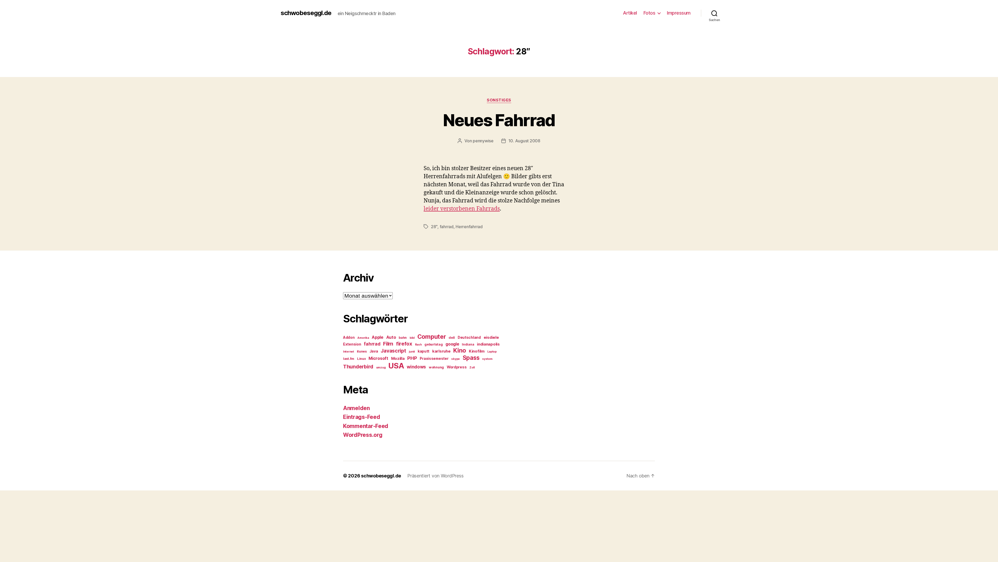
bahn (403, 338)
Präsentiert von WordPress (435, 475)
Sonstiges (499, 100)
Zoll (472, 367)
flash (418, 344)
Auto (391, 337)
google (452, 344)
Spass (471, 357)
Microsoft (378, 358)
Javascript (393, 351)
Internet (348, 351)
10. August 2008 (524, 140)
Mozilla (398, 358)
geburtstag (433, 344)
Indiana (468, 344)
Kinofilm (477, 351)
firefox (404, 344)
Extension (352, 344)
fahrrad (447, 226)
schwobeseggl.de (306, 13)
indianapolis (488, 344)
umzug (381, 367)
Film (388, 343)
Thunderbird (358, 366)
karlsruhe (441, 351)
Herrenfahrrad (469, 226)
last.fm (348, 359)
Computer (431, 336)
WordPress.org (363, 435)
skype (455, 359)
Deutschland (469, 337)
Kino (459, 350)
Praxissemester (434, 358)
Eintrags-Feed (361, 417)
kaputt (423, 351)
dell (452, 338)
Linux (361, 359)
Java (374, 351)
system (487, 359)
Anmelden (356, 408)
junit (412, 351)
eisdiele (491, 337)
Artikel (630, 13)
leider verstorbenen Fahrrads (462, 208)
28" (434, 226)
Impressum (679, 13)
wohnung (436, 367)
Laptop (491, 351)
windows (416, 366)
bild (412, 338)
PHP (412, 358)
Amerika (363, 338)
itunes (362, 351)
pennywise (483, 140)
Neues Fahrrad (499, 120)
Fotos (649, 13)
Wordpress (457, 367)
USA (396, 365)
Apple (377, 337)
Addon (349, 337)
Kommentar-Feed (365, 426)
